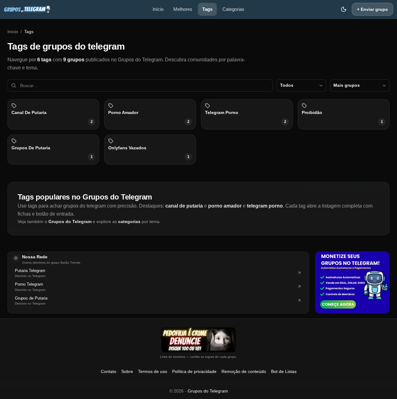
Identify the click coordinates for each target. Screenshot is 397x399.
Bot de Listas (284, 371)
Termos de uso (152, 371)
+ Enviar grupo (372, 9)
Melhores (182, 9)
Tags (207, 9)
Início (158, 9)
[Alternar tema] (343, 9)
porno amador (225, 205)
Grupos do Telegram (69, 221)
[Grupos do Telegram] (27, 9)
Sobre (127, 371)
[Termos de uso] (198, 339)
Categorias (233, 9)
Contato (108, 371)
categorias (129, 221)
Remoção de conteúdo (243, 371)
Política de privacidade (194, 371)
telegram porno (265, 205)
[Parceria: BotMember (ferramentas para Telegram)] (352, 282)
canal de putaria (184, 205)
